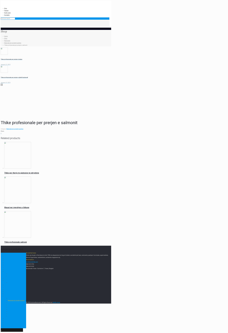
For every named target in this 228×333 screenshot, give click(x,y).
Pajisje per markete (9, 287)
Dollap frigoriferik (9, 262)
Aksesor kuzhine (9, 256)
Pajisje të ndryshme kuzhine (12, 289)
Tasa (9, 311)
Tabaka (10, 309)
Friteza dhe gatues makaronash (13, 269)
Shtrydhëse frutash (9, 318)
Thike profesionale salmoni (15, 242)
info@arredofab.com (32, 262)
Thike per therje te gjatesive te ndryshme (21, 173)
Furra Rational (12, 276)
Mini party (10, 302)
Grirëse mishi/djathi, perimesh (12, 278)
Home (6, 36)
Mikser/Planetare (9, 285)
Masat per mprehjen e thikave (16, 207)
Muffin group (56, 302)
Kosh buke (11, 298)
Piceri (5, 293)
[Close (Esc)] (226, 2)
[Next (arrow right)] (225, 166)
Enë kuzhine (7, 265)
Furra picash (11, 273)
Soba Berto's (7, 320)
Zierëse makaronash (10, 327)
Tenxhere (10, 316)
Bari (5, 258)
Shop (5, 38)
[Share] (222, 2)
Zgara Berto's (8, 325)
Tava (9, 314)
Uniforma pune (8, 322)
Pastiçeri (6, 291)
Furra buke (7, 271)
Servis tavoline (12, 307)
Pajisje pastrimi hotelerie (15, 282)
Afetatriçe (7, 253)
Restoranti (7, 40)
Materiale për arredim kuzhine (12, 43)
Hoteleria (6, 280)
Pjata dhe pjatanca (13, 305)
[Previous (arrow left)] (3, 166)
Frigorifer (6, 267)
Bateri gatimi (7, 260)
